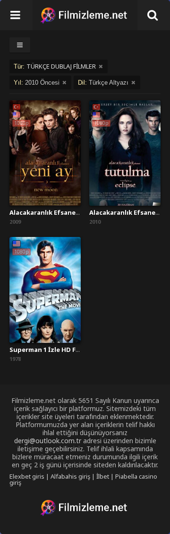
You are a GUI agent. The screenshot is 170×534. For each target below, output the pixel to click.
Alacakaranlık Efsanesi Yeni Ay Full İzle (69, 212)
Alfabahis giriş (70, 476)
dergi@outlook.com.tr (47, 440)
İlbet (102, 476)
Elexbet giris (26, 476)
